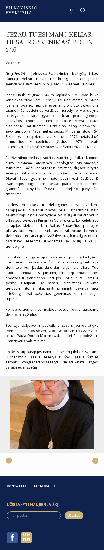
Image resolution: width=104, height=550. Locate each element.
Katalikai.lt (44, 486)
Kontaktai (16, 486)
